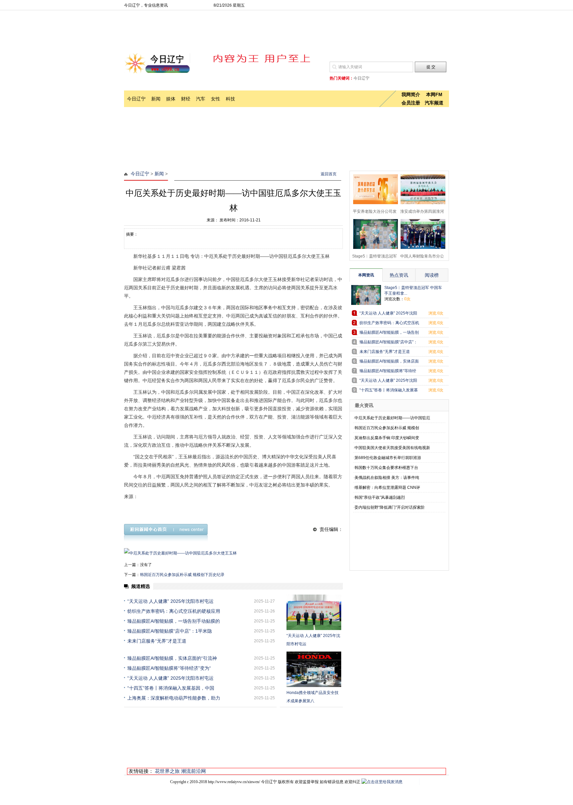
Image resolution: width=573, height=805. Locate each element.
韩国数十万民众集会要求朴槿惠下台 (386, 467)
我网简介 (411, 94)
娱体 (170, 98)
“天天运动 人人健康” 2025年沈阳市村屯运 (170, 601)
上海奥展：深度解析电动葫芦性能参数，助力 (173, 698)
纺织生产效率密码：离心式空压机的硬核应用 (173, 611)
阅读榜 (432, 275)
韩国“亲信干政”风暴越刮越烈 (379, 497)
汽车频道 (434, 102)
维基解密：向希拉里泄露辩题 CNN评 (387, 487)
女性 (215, 98)
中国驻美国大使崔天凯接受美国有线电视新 (392, 447)
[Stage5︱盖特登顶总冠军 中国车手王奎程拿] (373, 233)
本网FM (434, 94)
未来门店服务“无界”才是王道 (156, 641)
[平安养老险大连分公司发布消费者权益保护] (373, 188)
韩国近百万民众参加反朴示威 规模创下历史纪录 (182, 574)
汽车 (200, 98)
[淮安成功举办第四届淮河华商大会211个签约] (421, 188)
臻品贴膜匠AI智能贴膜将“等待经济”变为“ (169, 668)
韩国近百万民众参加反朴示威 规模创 (386, 428)
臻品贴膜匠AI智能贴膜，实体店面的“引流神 (172, 658)
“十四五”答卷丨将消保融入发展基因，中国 (170, 688)
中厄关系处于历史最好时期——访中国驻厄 (392, 418)
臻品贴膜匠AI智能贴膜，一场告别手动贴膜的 (173, 621)
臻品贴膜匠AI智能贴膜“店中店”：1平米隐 (169, 631)
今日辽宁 (136, 98)
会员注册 (411, 102)
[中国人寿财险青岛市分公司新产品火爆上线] (421, 233)
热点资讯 (399, 275)
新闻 (155, 98)
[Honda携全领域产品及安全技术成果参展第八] (313, 669)
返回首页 (329, 174)
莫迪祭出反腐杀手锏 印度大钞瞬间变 (386, 437)
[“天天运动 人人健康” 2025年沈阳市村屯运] (313, 612)
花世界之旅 (167, 771)
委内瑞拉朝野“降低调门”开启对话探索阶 (389, 507)
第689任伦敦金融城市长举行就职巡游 (387, 457)
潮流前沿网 (193, 771)
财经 (185, 98)
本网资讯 (366, 275)
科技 (230, 98)
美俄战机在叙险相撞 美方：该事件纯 (386, 477)
